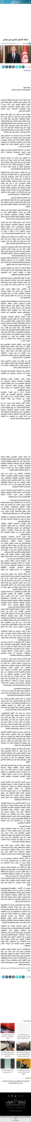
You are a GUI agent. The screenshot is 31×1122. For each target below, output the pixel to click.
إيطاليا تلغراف (26, 70)
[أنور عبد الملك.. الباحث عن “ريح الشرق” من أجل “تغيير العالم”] (8, 1028)
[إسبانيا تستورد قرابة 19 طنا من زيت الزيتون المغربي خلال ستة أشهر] (8, 1046)
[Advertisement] (15, 20)
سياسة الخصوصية (15, 1120)
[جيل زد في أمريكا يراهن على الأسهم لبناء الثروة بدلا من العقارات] (23, 1064)
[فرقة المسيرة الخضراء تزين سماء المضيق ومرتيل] (8, 1064)
